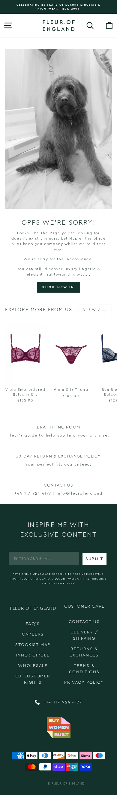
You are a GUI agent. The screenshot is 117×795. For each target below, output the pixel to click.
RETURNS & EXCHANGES (84, 652)
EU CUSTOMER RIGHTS (32, 679)
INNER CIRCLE (33, 655)
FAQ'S (33, 624)
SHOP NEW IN (58, 287)
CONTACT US (84, 622)
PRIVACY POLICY (84, 682)
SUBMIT (95, 559)
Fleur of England (68, 783)
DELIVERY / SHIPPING (84, 635)
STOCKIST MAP (33, 645)
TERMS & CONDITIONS (84, 669)
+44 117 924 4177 (62, 702)
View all (95, 309)
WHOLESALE (33, 666)
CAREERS (33, 634)
